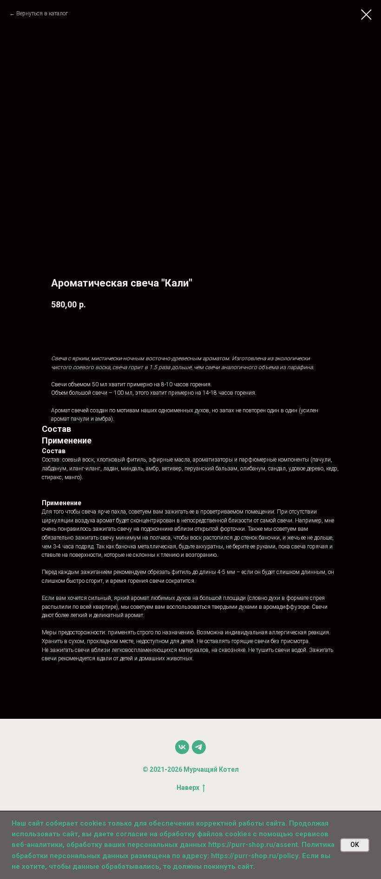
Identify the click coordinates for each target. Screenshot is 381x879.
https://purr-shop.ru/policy (254, 856)
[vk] (182, 747)
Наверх (188, 787)
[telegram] (199, 747)
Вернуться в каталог (42, 13)
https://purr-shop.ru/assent (253, 844)
